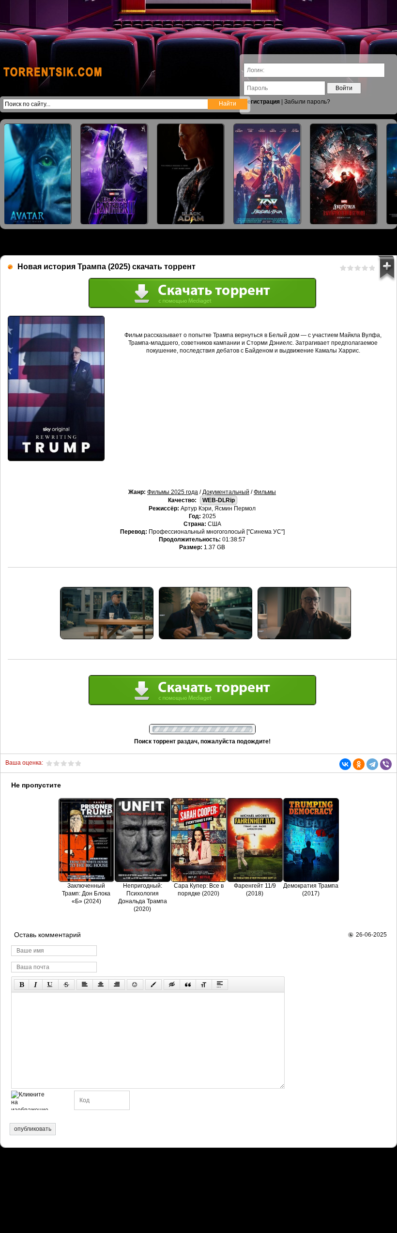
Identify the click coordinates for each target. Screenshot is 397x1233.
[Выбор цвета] (153, 984)
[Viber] (386, 764)
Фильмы (265, 492)
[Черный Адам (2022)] (190, 174)
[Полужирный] (21, 984)
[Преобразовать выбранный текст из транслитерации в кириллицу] (204, 984)
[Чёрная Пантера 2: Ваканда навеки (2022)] (114, 174)
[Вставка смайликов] (135, 984)
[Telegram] (372, 764)
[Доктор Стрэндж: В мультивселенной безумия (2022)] (343, 174)
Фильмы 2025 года (172, 492)
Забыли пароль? (307, 101)
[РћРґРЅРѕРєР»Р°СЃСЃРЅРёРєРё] (359, 764)
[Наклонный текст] (36, 984)
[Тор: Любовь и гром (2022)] (267, 174)
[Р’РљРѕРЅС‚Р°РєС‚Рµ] (345, 764)
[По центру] (100, 984)
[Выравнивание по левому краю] (84, 984)
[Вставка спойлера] (220, 984)
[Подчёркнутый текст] (50, 984)
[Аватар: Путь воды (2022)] (37, 174)
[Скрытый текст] (172, 984)
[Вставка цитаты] (188, 984)
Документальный (225, 492)
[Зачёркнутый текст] (66, 984)
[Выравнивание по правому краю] (116, 984)
